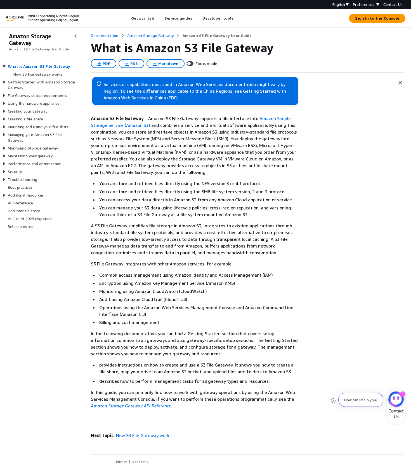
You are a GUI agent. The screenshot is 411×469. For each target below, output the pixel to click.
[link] (217, 35)
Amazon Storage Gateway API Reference (131, 406)
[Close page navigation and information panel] (400, 82)
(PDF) (172, 98)
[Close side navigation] (75, 36)
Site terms (140, 461)
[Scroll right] (237, 18)
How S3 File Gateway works (144, 435)
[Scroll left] (126, 18)
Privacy (121, 461)
